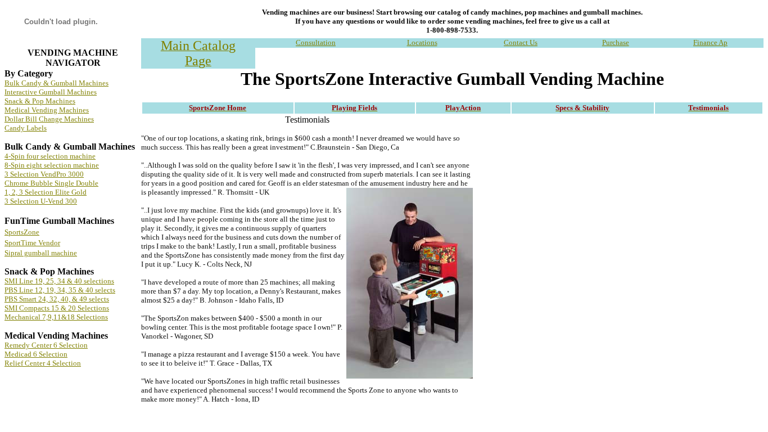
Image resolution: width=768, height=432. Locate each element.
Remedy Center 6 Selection (46, 345)
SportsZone (21, 232)
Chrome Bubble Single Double (51, 183)
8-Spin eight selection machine (51, 165)
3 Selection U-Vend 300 (40, 201)
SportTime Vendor (32, 242)
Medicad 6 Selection (35, 354)
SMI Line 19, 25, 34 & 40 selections (59, 281)
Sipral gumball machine (40, 253)
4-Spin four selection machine (50, 156)
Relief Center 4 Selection (42, 363)
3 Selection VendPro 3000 (44, 174)
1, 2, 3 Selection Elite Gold (45, 192)
